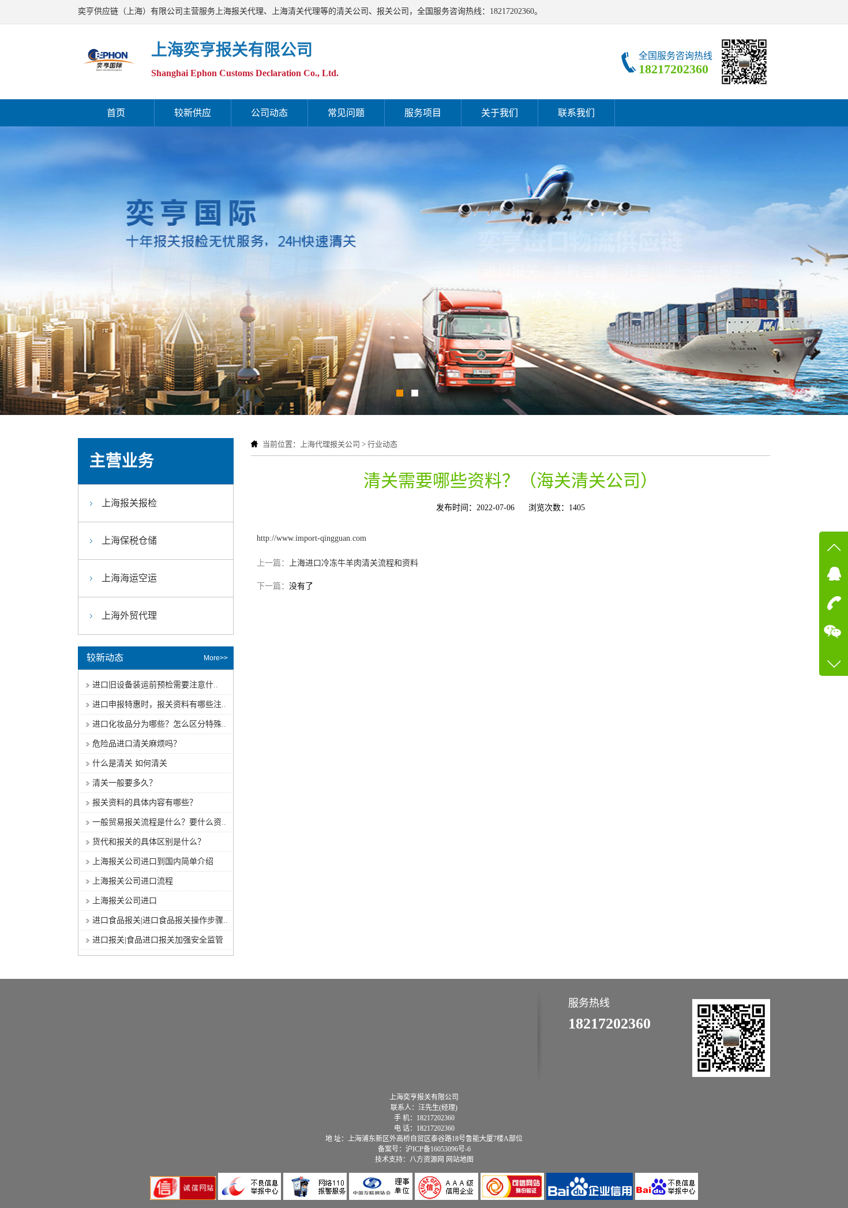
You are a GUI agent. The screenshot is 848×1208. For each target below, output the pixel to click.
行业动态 (382, 444)
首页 (116, 113)
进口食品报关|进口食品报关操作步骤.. (160, 920)
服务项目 (422, 113)
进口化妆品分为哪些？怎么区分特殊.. (159, 724)
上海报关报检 (129, 503)
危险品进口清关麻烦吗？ (136, 743)
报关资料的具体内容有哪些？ (144, 802)
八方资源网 (427, 1159)
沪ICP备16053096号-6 (438, 1149)
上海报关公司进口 (124, 900)
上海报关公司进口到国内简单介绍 (152, 861)
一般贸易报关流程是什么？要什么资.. (159, 822)
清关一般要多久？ (124, 783)
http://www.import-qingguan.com (311, 538)
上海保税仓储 (129, 540)
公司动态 (269, 113)
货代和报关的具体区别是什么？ (148, 841)
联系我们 (576, 113)
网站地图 (460, 1159)
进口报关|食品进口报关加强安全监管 (157, 940)
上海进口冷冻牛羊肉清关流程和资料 (353, 563)
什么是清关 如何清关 (129, 763)
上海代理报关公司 (330, 444)
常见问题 (346, 113)
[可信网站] (513, 1197)
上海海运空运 (129, 578)
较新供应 (192, 113)
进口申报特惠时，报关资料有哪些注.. (159, 704)
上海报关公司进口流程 (132, 881)
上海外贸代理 (129, 615)
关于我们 (499, 113)
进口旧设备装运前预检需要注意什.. (155, 684)
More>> (216, 658)
